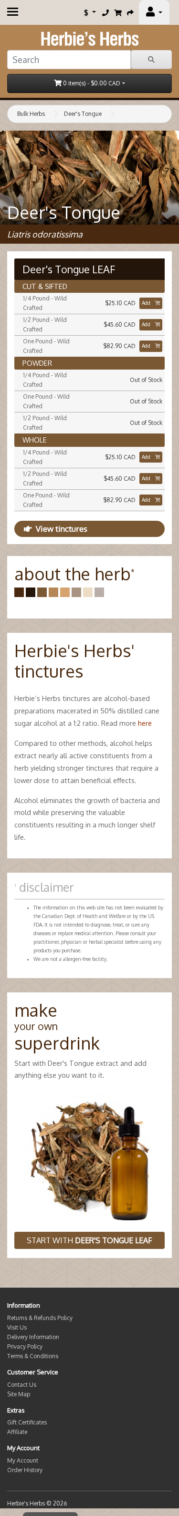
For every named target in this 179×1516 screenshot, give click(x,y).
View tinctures (61, 529)
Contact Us (21, 1384)
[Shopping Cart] (118, 12)
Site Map (18, 1394)
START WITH (89, 1240)
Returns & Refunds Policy (40, 1317)
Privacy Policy (24, 1346)
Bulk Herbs (31, 113)
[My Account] (154, 12)
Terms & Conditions (32, 1356)
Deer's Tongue (83, 113)
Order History (24, 1470)
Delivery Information (33, 1337)
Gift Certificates (27, 1422)
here (145, 723)
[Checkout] (130, 12)
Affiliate (17, 1431)
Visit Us (17, 1327)
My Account (22, 1460)
